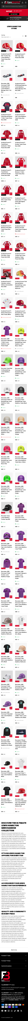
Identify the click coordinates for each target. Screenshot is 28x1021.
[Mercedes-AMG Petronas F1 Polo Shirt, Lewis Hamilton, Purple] (21, 508)
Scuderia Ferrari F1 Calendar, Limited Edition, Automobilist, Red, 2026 (7, 284)
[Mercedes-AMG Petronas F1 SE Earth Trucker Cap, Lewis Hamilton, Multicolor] (7, 620)
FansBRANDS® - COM (9, 1017)
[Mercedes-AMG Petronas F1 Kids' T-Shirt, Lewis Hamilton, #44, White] (21, 621)
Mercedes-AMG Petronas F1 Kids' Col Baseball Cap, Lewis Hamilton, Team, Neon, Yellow (20, 342)
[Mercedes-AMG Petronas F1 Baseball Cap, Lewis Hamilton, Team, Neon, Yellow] (21, 449)
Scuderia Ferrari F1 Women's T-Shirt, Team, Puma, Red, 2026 (20, 173)
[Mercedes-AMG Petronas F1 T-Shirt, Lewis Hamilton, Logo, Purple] (7, 593)
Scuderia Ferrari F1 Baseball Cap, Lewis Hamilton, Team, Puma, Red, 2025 (20, 313)
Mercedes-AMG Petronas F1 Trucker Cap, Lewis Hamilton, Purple (6, 546)
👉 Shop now (14, 14)
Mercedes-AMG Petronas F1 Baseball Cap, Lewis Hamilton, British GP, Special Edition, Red (20, 802)
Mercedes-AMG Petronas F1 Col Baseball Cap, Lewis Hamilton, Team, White (6, 431)
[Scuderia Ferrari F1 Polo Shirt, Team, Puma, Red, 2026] (7, 245)
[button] (25, 2)
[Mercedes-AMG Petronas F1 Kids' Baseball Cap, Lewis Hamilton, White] (7, 676)
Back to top (14, 949)
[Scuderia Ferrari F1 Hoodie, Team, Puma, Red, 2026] (21, 134)
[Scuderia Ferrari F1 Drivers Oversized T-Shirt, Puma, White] (7, 303)
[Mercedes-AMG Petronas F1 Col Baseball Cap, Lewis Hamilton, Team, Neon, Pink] (7, 449)
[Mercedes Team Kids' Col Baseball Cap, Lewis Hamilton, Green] (7, 360)
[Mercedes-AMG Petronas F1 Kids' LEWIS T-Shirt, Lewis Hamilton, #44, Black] (21, 704)
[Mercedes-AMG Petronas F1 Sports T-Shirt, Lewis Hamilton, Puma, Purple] (21, 593)
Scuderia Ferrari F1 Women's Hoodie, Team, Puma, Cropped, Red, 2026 (21, 228)
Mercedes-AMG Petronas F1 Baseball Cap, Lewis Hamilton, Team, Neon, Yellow (20, 459)
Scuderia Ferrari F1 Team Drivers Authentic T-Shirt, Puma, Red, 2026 (6, 145)
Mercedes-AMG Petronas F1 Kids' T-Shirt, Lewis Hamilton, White (21, 774)
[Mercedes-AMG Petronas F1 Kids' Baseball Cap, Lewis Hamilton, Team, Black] (21, 390)
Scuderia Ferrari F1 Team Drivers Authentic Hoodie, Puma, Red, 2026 (6, 172)
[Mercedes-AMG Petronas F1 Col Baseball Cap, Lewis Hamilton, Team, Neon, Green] (7, 478)
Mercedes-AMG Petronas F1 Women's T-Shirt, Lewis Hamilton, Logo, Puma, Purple (7, 342)
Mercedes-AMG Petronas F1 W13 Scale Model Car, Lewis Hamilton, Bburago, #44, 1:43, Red (6, 88)
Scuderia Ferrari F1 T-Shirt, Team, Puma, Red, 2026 (6, 199)
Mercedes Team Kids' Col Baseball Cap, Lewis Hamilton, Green (6, 371)
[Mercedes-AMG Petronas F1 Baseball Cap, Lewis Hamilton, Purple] (7, 704)
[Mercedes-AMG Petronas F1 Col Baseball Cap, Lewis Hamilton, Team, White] (7, 419)
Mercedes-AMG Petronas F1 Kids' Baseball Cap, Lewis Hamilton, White (6, 687)
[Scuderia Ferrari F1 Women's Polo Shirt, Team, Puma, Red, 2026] (7, 218)
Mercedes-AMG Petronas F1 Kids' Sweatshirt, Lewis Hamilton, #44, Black (6, 742)
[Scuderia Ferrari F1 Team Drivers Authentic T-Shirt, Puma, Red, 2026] (7, 134)
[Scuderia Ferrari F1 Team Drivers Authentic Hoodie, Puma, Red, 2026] (7, 162)
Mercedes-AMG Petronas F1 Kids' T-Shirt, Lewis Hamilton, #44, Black (7, 659)
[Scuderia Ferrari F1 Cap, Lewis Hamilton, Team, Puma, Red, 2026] (21, 106)
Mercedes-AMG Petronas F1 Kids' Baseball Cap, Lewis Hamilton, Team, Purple (20, 372)
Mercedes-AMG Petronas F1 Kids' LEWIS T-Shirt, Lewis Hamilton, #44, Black (20, 715)
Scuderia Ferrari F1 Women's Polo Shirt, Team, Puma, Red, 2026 (6, 228)
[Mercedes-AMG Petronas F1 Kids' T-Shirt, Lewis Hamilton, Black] (7, 791)
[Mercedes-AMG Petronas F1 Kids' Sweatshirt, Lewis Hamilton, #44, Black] (7, 732)
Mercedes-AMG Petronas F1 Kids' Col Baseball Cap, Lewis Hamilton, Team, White (6, 401)
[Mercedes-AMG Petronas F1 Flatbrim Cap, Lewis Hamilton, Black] (7, 763)
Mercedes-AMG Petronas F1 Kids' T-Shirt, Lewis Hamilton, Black (7, 801)
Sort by (3, 35)
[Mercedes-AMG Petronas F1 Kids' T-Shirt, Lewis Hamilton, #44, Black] (7, 648)
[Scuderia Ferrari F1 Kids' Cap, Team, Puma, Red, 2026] (21, 46)
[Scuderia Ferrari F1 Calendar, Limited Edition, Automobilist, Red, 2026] (7, 273)
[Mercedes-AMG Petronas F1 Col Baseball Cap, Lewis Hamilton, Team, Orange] (21, 419)
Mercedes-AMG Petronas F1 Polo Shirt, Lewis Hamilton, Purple (21, 518)
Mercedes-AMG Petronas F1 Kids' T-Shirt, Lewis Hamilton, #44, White (21, 631)
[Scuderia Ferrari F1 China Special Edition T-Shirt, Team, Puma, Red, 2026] (7, 106)
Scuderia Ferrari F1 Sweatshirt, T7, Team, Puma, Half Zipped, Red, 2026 (21, 200)
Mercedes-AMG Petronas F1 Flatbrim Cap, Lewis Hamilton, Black (6, 774)
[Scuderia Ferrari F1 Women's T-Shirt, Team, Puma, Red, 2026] (21, 162)
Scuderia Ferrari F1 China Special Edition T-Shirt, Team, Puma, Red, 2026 (6, 117)
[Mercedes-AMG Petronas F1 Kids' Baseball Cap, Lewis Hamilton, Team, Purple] (21, 360)
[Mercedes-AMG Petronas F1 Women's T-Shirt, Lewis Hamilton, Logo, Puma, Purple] (7, 330)
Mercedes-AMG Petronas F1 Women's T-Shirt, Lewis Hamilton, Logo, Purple (21, 575)
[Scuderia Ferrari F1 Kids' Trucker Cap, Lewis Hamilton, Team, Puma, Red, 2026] (7, 46)
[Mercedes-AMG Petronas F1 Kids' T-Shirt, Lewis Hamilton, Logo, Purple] (21, 535)
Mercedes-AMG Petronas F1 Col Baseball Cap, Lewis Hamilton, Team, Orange (20, 431)
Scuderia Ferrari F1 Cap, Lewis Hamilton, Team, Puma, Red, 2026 (20, 117)
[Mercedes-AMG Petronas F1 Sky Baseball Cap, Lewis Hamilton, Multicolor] (21, 648)
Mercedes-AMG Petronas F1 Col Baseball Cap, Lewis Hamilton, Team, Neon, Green (6, 490)
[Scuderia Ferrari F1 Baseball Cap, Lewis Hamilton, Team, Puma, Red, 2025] (21, 303)
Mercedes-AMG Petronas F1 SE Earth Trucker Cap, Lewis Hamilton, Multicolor (6, 631)
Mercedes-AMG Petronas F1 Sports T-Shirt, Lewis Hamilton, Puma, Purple (21, 603)
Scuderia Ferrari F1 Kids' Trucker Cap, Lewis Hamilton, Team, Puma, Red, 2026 (6, 57)
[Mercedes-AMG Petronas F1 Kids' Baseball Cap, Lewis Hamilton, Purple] (21, 676)
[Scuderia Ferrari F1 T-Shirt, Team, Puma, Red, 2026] (7, 190)
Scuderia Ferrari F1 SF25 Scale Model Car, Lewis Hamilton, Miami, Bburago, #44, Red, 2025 (21, 87)
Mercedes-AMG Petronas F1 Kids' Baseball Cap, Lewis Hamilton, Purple (20, 687)
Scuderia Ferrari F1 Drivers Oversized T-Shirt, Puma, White (6, 312)
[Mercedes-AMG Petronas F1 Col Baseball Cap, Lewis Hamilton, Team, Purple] (21, 478)
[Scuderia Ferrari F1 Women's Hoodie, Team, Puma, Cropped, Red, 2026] (21, 218)
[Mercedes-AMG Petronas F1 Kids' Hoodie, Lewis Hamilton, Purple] (7, 563)
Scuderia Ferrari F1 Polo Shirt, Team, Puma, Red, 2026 (6, 255)
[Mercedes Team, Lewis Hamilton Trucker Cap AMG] (7, 507)
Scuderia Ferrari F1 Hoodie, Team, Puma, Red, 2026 (20, 144)
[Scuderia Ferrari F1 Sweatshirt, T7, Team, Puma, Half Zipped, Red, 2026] (21, 190)
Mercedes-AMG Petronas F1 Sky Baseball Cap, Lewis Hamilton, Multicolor (20, 659)
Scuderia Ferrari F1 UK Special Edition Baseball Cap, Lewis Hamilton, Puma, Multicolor (21, 285)
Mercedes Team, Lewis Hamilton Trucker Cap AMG (5, 517)
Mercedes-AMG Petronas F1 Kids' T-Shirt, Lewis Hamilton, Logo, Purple (21, 546)
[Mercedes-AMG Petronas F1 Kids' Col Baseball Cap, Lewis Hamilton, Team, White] (7, 390)
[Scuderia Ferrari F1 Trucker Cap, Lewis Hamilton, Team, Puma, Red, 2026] (21, 245)
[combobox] (14, 6)
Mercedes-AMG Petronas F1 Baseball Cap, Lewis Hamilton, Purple (6, 714)
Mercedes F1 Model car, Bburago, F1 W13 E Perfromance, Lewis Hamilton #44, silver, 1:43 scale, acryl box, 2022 (21, 744)
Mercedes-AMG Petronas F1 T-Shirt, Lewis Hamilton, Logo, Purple (6, 603)
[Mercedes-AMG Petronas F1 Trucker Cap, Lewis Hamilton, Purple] (7, 535)
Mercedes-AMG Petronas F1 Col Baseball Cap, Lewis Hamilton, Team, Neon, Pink (6, 460)
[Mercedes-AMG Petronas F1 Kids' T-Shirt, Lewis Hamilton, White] (21, 763)
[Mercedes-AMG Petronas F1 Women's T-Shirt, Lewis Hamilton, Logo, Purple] (21, 563)
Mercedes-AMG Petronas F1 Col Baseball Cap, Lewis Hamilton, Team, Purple (20, 490)
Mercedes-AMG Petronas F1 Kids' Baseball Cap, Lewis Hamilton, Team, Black (21, 400)
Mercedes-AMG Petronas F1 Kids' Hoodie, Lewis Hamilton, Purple (5, 574)
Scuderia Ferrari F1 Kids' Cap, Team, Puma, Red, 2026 (20, 55)
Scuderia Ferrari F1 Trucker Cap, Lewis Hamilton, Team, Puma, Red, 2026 (20, 256)
